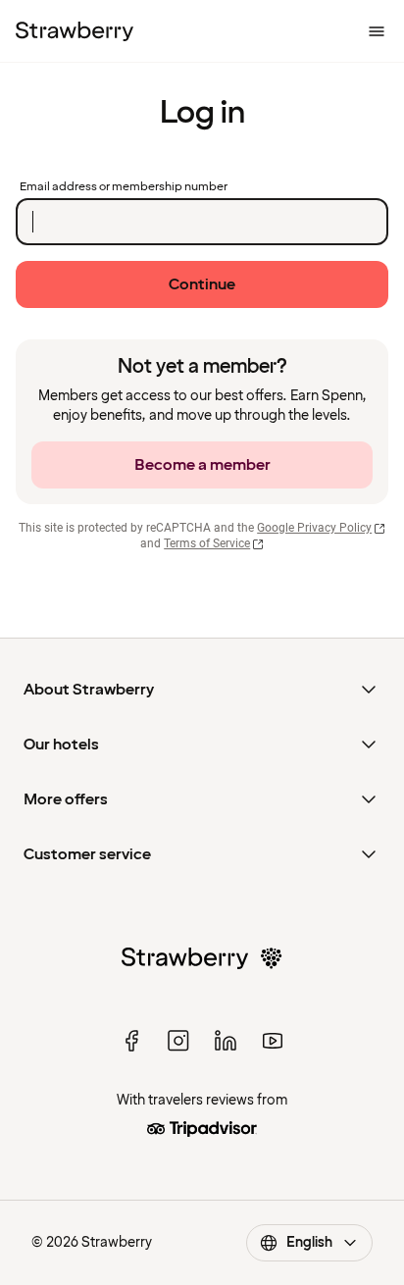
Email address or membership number (123, 187)
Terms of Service (207, 543)
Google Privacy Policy (314, 528)
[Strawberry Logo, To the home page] (74, 31)
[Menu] (376, 31)
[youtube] (272, 1041)
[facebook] (131, 1041)
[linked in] (225, 1041)
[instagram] (178, 1041)
